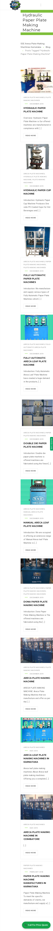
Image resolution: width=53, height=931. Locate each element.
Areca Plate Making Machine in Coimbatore (37, 835)
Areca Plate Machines (34, 97)
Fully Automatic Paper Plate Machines (35, 279)
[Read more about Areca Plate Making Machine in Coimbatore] (37, 807)
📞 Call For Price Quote (36, 925)
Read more (32, 136)
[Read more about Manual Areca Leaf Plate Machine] (37, 492)
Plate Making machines (35, 267)
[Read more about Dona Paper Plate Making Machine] (37, 571)
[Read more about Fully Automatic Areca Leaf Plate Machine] (37, 327)
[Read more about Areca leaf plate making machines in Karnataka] (37, 730)
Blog (48, 47)
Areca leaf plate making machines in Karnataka (36, 758)
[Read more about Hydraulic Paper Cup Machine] (37, 157)
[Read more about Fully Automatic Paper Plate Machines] (37, 242)
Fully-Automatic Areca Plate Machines (37, 347)
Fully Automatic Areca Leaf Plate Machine (35, 361)
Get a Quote (51, 443)
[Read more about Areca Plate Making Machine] (37, 650)
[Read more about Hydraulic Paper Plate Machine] (37, 80)
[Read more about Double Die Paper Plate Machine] (37, 413)
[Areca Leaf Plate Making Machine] (15, 5)
